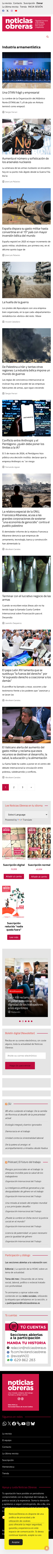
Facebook (3, 11)
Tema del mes (12, 1278)
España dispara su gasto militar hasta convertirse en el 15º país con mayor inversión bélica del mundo (25, 232)
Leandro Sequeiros (13, 623)
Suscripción (29, 3)
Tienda (23, 6)
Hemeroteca (8, 1466)
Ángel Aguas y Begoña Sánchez (24, 1012)
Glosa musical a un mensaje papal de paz (25, 1006)
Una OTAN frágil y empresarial (21, 92)
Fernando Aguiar (12, 467)
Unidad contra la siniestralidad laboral (24, 1138)
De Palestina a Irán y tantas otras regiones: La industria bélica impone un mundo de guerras (26, 370)
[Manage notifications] (46, 1548)
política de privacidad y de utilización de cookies (22, 1519)
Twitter (7, 11)
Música (13, 998)
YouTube (16, 11)
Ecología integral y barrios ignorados (23, 1124)
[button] (20, 1021)
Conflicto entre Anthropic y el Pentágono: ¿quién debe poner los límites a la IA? (23, 444)
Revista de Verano (27, 998)
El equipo (6, 1440)
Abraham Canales (12, 549)
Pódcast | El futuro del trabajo (24, 1162)
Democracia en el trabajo (17, 1131)
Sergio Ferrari (11, 112)
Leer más (13, 937)
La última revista (10, 6)
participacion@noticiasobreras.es (23, 1303)
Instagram (12, 11)
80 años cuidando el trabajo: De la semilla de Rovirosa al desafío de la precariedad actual (26, 1114)
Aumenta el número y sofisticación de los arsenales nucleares (25, 160)
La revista (7, 3)
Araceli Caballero (12, 322)
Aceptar (16, 1542)
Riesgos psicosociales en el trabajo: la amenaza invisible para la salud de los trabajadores (24, 1173)
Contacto (17, 3)
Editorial (9, 1268)
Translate (27, 819)
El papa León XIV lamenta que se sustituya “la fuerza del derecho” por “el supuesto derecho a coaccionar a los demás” (26, 675)
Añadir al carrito (14, 876)
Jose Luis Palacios (12, 181)
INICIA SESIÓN (35, 6)
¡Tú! (9, 1104)
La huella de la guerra (15, 302)
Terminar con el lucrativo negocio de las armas (26, 598)
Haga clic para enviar (20, 1065)
